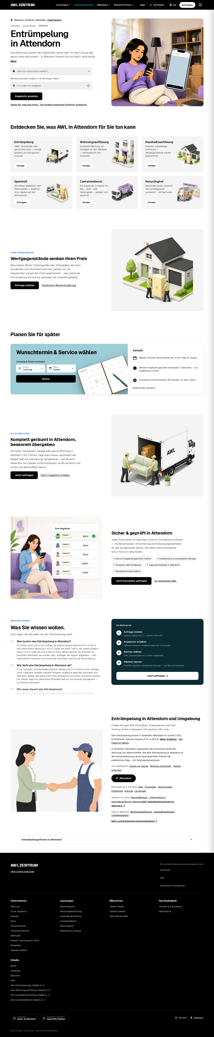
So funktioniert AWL (165, 580)
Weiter (46, 378)
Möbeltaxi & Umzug (70, 930)
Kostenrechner (18, 925)
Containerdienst (120, 815)
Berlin (13, 965)
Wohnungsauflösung (141, 811)
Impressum (165, 869)
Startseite (15, 25)
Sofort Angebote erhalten (55, 475)
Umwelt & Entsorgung (170, 906)
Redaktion (15, 945)
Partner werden (117, 911)
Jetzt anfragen (24, 475)
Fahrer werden (117, 906)
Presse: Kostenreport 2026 (24, 940)
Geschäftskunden (119, 916)
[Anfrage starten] (157, 62)
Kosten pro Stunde (138, 766)
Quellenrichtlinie (18, 950)
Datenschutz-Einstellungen (172, 885)
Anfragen (187, 4)
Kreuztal (129, 791)
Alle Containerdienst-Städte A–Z (27, 999)
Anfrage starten (24, 285)
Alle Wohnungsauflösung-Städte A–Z (30, 990)
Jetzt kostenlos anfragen (131, 581)
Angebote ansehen (26, 96)
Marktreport (165, 911)
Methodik (15, 935)
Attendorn (125, 778)
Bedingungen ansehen (144, 387)
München (15, 975)
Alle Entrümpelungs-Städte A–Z (27, 985)
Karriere (14, 916)
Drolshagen (150, 787)
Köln (12, 980)
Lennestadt (140, 791)
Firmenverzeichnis (19, 930)
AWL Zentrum (22, 5)
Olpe (140, 787)
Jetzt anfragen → (157, 675)
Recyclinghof (67, 925)
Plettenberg (117, 791)
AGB (162, 877)
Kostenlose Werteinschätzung (59, 285)
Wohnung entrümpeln (160, 766)
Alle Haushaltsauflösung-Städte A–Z (30, 994)
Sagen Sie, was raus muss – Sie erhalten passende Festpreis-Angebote (48, 104)
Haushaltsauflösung (164, 811)
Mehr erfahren (168, 739)
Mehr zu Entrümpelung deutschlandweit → (134, 821)
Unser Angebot (18, 911)
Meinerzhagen (165, 787)
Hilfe (142, 4)
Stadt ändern (54, 20)
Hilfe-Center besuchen (22, 871)
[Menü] (200, 5)
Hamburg (15, 970)
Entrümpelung (29, 25)
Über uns (15, 906)
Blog (13, 921)
